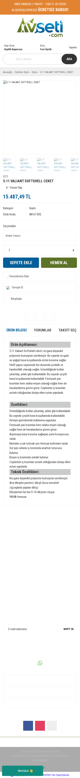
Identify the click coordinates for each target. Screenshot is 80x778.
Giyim (32, 208)
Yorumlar (42, 330)
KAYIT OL (69, 629)
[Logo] (40, 27)
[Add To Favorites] (40, 276)
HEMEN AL (59, 262)
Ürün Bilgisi (16, 330)
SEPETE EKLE (21, 262)
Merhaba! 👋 (25, 770)
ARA (69, 59)
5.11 (5, 176)
